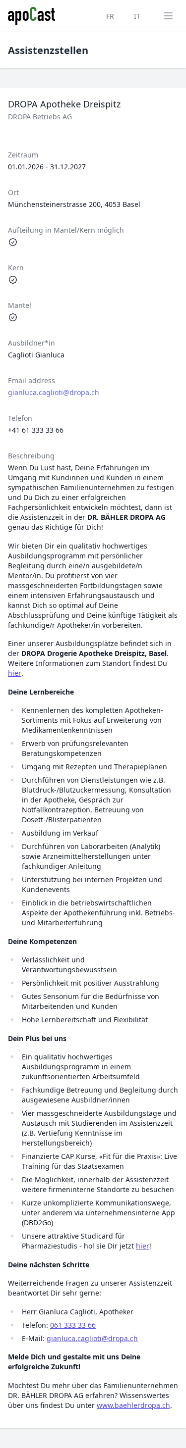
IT (137, 16)
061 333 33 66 (73, 1325)
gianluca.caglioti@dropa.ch (53, 392)
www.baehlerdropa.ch (133, 1405)
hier (14, 673)
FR (110, 16)
